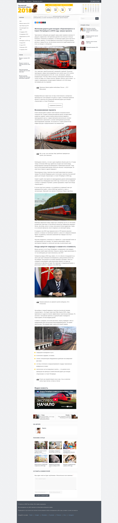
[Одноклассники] (37, 22)
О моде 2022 (22, 42)
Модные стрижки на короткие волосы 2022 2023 (24, 64)
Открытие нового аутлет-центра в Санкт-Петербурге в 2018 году (41, 452)
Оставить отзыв (95, 1)
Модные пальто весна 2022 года (91, 42)
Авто (20, 21)
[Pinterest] (41, 22)
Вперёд (67, 415)
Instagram (71, 515)
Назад (42, 415)
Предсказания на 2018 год (24, 37)
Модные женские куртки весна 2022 (92, 36)
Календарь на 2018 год (24, 40)
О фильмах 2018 (23, 47)
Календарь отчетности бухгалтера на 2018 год (54, 451)
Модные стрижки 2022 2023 (24, 58)
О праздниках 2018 (23, 34)
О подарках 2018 (23, 32)
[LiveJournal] (45, 22)
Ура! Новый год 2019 (24, 25)
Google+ (37, 515)
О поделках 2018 (23, 49)
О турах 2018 (22, 45)
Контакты (29, 1)
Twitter (31, 515)
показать (58, 105)
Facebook (51, 515)
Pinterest (58, 515)
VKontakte (44, 515)
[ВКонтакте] (35, 22)
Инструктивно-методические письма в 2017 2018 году (69, 452)
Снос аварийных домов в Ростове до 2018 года (64, 417)
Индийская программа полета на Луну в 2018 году (54, 466)
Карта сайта (22, 1)
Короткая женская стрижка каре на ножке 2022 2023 (24, 71)
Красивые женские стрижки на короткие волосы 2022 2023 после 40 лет (92, 30)
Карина (44, 428)
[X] (43, 22)
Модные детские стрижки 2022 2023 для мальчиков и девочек (24, 77)
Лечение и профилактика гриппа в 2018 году (69, 465)
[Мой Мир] (39, 22)
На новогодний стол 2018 (23, 28)
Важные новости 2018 (24, 23)
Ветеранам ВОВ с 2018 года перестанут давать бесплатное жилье (47, 418)
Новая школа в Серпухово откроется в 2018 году (41, 465)
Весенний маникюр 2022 (92, 47)
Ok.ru (64, 515)
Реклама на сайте (37, 1)
